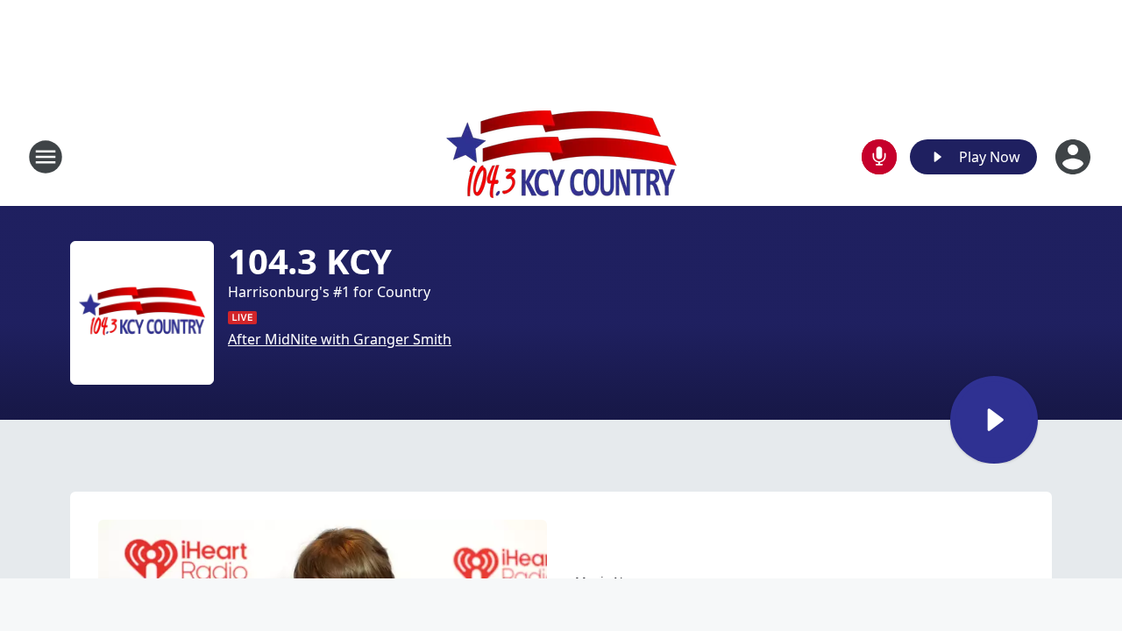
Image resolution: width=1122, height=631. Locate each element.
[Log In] (1074, 156)
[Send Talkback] (879, 156)
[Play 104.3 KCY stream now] (142, 313)
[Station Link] (561, 156)
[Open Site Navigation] (45, 156)
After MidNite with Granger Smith (339, 339)
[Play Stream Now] (994, 420)
